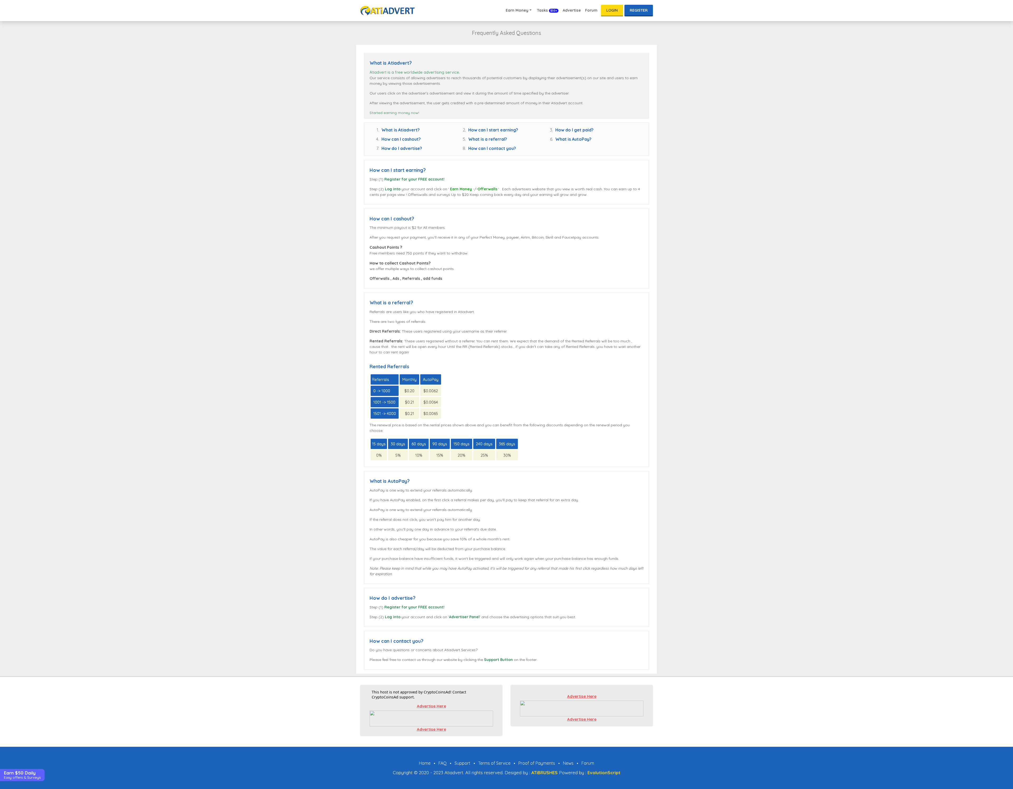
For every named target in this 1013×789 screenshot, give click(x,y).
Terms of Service (494, 763)
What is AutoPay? (573, 139)
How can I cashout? (401, 139)
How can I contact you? (492, 148)
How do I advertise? (401, 148)
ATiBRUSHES (544, 772)
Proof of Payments (536, 763)
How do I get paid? (574, 130)
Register (639, 10)
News (568, 763)
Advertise (572, 10)
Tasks (546, 10)
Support (462, 763)
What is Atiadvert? (400, 130)
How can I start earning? (493, 130)
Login (612, 10)
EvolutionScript (603, 772)
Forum (591, 10)
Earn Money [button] (517, 10)
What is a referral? (487, 139)
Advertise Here (431, 705)
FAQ (442, 763)
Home (425, 763)
